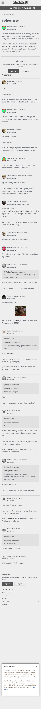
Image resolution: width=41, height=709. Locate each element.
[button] (4, 28)
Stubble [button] (9, 264)
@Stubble (7, 338)
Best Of (4, 604)
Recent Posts (6, 596)
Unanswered (20, 602)
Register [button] (26, 71)
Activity (4, 599)
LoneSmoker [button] (11, 81)
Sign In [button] (13, 71)
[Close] (36, 666)
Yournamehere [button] (11, 232)
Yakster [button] (9, 201)
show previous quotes (12, 342)
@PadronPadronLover (12, 272)
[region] (20, 679)
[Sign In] (38, 8)
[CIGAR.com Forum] (20, 8)
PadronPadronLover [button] (13, 247)
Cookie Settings (15, 681)
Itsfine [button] (9, 331)
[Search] (34, 8)
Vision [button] (9, 529)
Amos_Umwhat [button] (12, 175)
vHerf (17, 222)
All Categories (6, 593)
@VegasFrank (9, 385)
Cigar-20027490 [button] (12, 27)
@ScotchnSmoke (8, 367)
